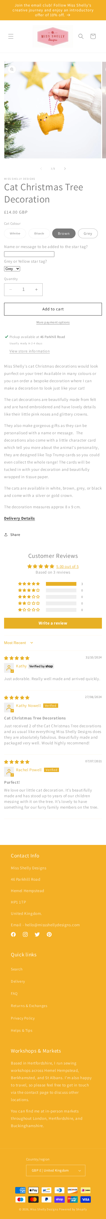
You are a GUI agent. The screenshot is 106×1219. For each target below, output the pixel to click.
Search (17, 969)
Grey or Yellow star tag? (25, 261)
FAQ (14, 993)
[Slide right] (65, 169)
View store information (30, 351)
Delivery (18, 981)
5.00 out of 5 (67, 566)
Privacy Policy (23, 1018)
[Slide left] (41, 169)
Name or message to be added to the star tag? (46, 246)
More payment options (53, 322)
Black (42, 234)
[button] (11, 36)
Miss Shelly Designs (44, 1209)
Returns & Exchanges (29, 1005)
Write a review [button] (53, 623)
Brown (64, 233)
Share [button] (15, 534)
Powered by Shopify (73, 1209)
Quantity (11, 278)
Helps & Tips (21, 1030)
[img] (17, 658)
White (18, 234)
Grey (88, 233)
